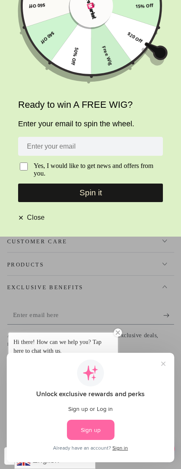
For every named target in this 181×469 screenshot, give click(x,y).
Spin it (91, 192)
